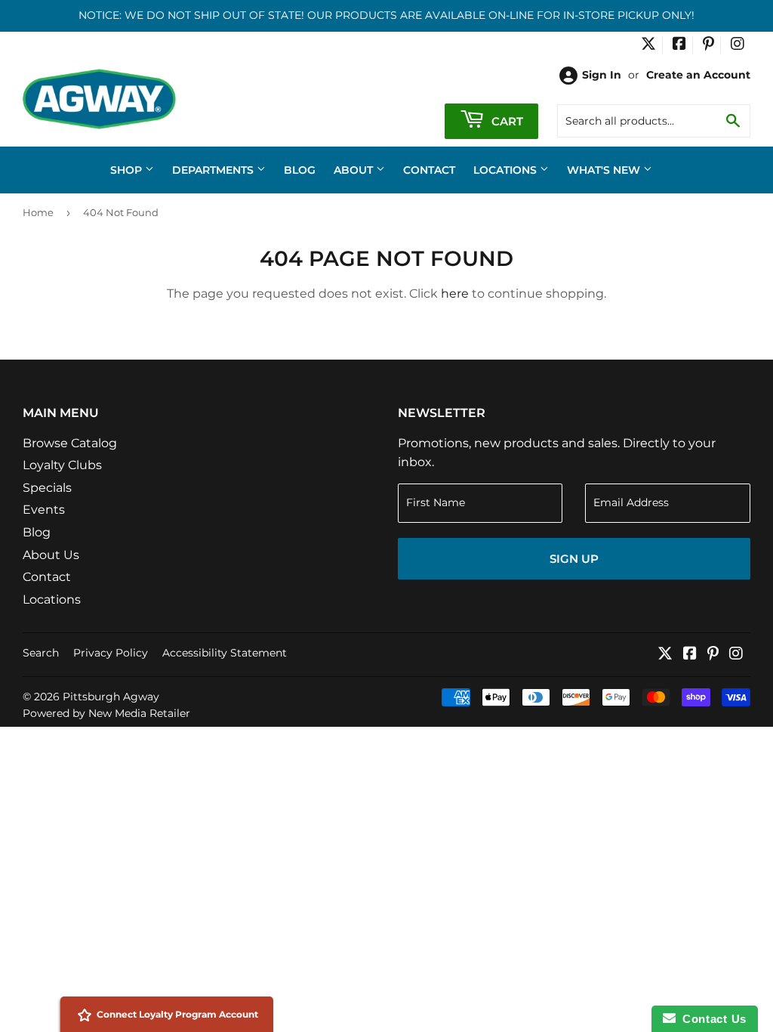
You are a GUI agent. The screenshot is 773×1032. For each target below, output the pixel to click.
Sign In (601, 75)
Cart (505, 121)
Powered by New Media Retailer (106, 713)
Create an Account (698, 75)
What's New (605, 170)
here (455, 293)
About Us (51, 555)
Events (44, 509)
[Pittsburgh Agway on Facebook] (679, 45)
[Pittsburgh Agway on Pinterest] (708, 45)
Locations (506, 170)
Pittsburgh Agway (111, 697)
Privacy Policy (110, 653)
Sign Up (574, 559)
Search (41, 653)
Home (38, 212)
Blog (300, 170)
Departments (214, 170)
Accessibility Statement (224, 653)
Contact (429, 170)
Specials (47, 487)
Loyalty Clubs (62, 465)
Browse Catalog (70, 443)
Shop (127, 170)
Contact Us (711, 1018)
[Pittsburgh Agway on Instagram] (737, 45)
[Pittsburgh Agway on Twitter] (648, 45)
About (355, 170)
